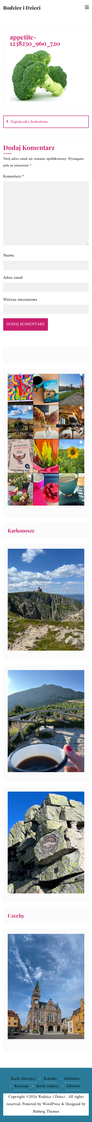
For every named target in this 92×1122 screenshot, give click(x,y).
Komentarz (13, 176)
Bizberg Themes (46, 1111)
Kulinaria (71, 1078)
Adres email (13, 277)
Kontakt (50, 1078)
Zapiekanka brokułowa (29, 121)
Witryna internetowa (20, 299)
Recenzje (21, 1086)
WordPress (51, 1104)
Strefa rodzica (47, 1086)
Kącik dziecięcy (23, 1078)
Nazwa (8, 255)
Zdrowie (73, 1086)
